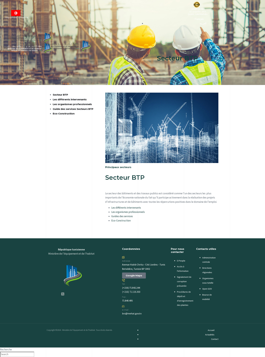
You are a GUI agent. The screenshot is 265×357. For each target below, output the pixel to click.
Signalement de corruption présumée (184, 281)
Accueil (211, 330)
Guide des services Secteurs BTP (73, 108)
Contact (214, 339)
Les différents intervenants (70, 99)
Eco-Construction (64, 113)
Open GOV (207, 288)
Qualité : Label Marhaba (197, 14)
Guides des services (122, 216)
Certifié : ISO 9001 (198, 9)
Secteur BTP (60, 94)
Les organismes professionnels (72, 104)
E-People (181, 260)
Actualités (209, 334)
